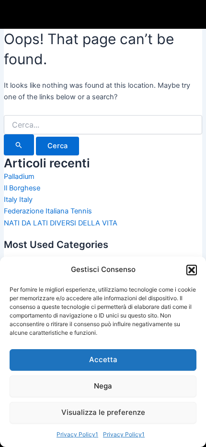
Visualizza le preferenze (103, 412)
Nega (103, 385)
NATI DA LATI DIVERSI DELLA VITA (60, 223)
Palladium (19, 176)
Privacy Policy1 (77, 434)
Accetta (103, 359)
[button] (191, 270)
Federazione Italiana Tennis (48, 211)
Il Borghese (22, 188)
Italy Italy (18, 199)
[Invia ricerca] (19, 144)
